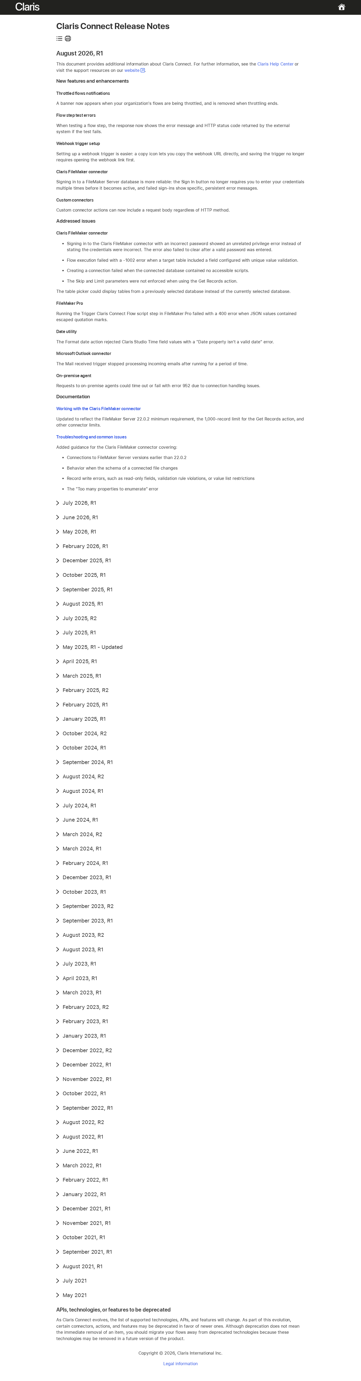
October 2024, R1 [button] (84, 748)
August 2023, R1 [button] (83, 949)
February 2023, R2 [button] (86, 1007)
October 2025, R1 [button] (84, 575)
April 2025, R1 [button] (80, 661)
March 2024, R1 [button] (82, 848)
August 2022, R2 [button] (83, 1122)
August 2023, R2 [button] (83, 935)
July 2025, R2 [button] (80, 618)
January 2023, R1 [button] (84, 1036)
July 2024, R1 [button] (79, 805)
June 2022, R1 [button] (80, 1151)
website (132, 70)
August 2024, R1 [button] (83, 791)
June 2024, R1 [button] (80, 820)
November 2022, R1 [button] (87, 1079)
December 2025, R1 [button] (87, 560)
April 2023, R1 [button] (80, 978)
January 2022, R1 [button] (84, 1194)
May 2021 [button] (75, 1295)
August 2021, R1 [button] (83, 1266)
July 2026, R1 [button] (79, 503)
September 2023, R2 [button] (88, 906)
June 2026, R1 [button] (80, 517)
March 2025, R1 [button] (82, 676)
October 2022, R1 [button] (84, 1093)
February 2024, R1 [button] (85, 863)
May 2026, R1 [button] (79, 531)
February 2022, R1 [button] (85, 1180)
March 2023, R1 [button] (82, 992)
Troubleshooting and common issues (91, 436)
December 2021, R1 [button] (86, 1208)
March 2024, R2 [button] (82, 834)
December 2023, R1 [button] (87, 877)
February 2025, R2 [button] (86, 690)
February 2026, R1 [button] (85, 546)
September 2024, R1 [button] (88, 762)
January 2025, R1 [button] (84, 719)
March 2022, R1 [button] (82, 1165)
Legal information (180, 1363)
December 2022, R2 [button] (87, 1050)
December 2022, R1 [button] (87, 1064)
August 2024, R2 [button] (83, 776)
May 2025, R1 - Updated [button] (93, 647)
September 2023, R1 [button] (88, 920)
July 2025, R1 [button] (79, 632)
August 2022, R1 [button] (83, 1137)
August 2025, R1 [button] (83, 604)
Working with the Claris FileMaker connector (98, 408)
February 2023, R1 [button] (85, 1021)
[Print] (68, 38)
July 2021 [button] (75, 1280)
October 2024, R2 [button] (85, 733)
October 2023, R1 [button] (84, 892)
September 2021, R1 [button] (87, 1252)
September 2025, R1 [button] (88, 589)
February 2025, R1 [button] (85, 704)
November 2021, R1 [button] (87, 1223)
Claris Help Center (275, 64)
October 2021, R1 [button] (84, 1237)
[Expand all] (59, 38)
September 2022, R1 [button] (88, 1108)
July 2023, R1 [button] (79, 964)
